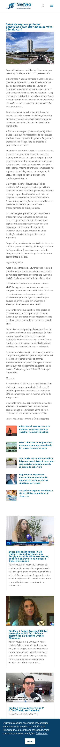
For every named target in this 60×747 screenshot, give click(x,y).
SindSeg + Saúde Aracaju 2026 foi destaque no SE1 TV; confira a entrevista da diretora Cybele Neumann (28, 634)
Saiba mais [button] (41, 733)
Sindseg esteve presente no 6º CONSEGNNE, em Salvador (26, 709)
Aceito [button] (30, 741)
